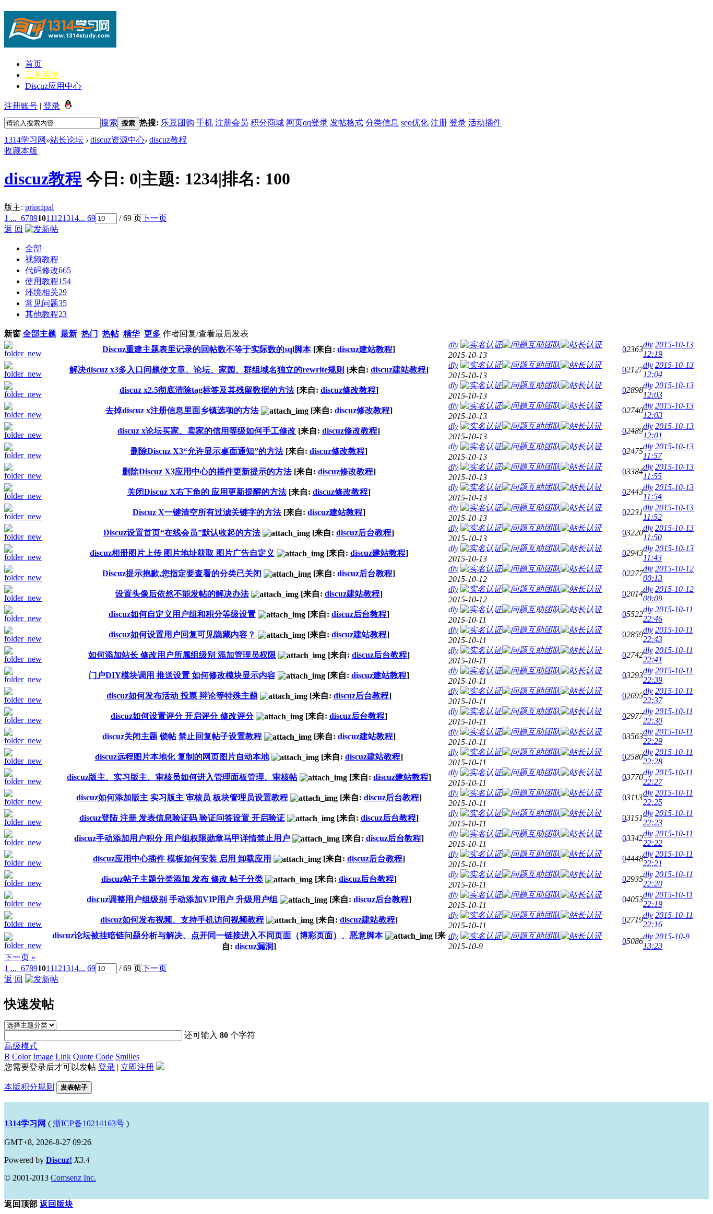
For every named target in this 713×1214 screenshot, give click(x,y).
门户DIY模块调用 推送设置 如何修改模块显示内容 (182, 675)
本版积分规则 (29, 1086)
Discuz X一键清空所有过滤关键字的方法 (207, 512)
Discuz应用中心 (53, 85)
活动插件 (485, 122)
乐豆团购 (177, 122)
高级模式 (21, 1046)
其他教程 (46, 314)
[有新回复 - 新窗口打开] (26, 353)
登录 (51, 105)
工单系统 (41, 75)
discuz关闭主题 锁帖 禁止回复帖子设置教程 (182, 736)
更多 (152, 333)
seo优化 (415, 122)
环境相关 (46, 292)
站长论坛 (67, 139)
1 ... (10, 218)
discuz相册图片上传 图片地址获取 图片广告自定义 (182, 552)
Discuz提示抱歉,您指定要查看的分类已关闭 (182, 573)
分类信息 (382, 122)
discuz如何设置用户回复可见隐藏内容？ (182, 634)
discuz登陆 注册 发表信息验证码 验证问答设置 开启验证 (182, 817)
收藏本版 (21, 150)
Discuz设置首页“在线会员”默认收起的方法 (181, 532)
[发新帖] (41, 229)
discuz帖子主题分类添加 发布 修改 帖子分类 (182, 878)
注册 (439, 122)
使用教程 (48, 281)
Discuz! (59, 1159)
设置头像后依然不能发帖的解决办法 (182, 593)
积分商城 (267, 122)
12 (58, 218)
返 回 (13, 229)
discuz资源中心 (117, 139)
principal (39, 207)
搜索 (109, 122)
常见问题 (46, 303)
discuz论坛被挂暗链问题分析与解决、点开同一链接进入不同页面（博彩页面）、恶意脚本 (217, 935)
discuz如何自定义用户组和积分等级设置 (182, 614)
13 (66, 218)
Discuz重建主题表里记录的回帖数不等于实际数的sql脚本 (206, 349)
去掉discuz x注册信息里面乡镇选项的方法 (182, 410)
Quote (83, 1056)
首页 (33, 64)
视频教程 (41, 259)
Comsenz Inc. (73, 1177)
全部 (33, 248)
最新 (69, 333)
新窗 (12, 333)
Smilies (127, 1056)
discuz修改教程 (348, 390)
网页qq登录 (307, 122)
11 (50, 218)
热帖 (110, 333)
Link (63, 1056)
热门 (89, 333)
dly (453, 344)
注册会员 (231, 122)
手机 (204, 122)
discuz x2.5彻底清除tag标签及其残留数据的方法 (207, 390)
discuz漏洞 (254, 946)
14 (74, 218)
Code (104, 1056)
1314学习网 (25, 139)
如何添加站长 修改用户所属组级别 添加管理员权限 (182, 654)
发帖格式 (346, 122)
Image (43, 1056)
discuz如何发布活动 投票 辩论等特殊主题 (182, 695)
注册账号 (21, 105)
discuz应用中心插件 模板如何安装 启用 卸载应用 (182, 858)
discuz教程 (168, 139)
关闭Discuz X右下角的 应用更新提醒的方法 (207, 491)
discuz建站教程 (365, 349)
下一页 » (19, 957)
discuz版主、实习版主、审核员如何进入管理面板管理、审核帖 (182, 777)
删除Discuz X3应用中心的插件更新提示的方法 (207, 471)
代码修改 (48, 270)
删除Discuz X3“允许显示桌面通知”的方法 (206, 451)
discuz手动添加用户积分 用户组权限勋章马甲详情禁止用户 (182, 838)
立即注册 (137, 1067)
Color (21, 1056)
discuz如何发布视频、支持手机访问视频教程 (182, 919)
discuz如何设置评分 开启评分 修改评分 (182, 715)
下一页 (154, 218)
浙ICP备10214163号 (88, 1123)
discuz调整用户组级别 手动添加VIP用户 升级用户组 (182, 899)
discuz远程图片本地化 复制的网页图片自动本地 (182, 756)
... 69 (87, 218)
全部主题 (39, 333)
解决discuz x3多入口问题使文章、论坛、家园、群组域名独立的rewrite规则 (206, 369)
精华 (131, 333)
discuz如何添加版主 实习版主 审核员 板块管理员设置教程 (182, 797)
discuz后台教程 (363, 532)
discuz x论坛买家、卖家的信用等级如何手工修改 (206, 430)
